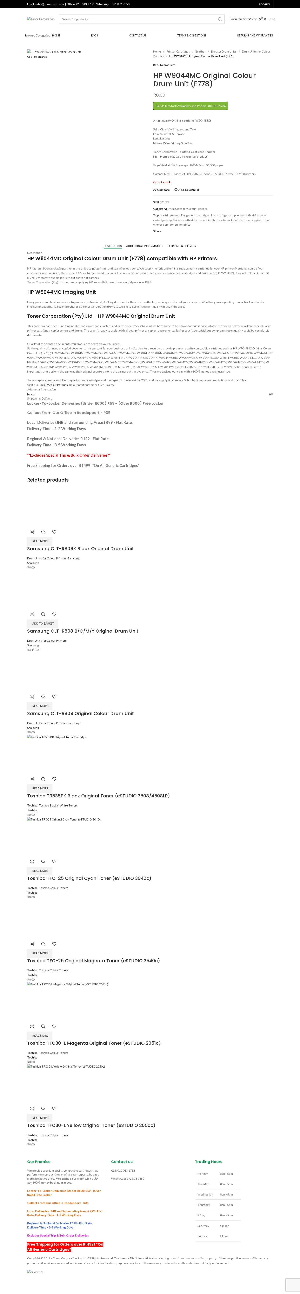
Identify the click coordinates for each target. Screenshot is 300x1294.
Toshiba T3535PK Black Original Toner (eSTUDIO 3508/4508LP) (98, 796)
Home (157, 51)
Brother (200, 51)
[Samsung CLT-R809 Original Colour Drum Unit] (46, 671)
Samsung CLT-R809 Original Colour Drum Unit (80, 713)
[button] (42, 623)
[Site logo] (41, 18)
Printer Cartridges (178, 51)
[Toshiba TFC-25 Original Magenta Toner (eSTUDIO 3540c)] (50, 918)
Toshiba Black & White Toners (58, 805)
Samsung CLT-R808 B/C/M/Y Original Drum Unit (82, 631)
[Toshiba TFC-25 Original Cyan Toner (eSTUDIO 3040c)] (150, 836)
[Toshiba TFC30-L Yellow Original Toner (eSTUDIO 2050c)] (150, 1083)
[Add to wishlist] (54, 532)
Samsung (74, 558)
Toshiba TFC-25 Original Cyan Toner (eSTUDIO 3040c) (89, 878)
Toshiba (32, 805)
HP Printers (203, 258)
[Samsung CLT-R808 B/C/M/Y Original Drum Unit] (46, 589)
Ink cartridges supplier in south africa (235, 215)
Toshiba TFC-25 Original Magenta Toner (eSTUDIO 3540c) (93, 961)
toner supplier (252, 220)
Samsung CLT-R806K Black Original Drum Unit (80, 548)
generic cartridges (198, 215)
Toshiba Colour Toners (53, 888)
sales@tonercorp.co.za (49, 4)
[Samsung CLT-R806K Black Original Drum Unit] (46, 506)
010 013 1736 (85, 4)
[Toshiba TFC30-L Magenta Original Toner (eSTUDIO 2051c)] (150, 1001)
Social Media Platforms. (53, 385)
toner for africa (232, 220)
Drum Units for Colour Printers (187, 208)
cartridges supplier (173, 215)
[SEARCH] (220, 19)
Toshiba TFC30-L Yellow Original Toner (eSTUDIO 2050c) (91, 1125)
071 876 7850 (120, 4)
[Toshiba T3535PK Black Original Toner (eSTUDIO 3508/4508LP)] (150, 754)
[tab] (113, 246)
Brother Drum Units (224, 51)
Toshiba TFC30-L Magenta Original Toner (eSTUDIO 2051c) (94, 1043)
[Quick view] (43, 532)
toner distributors (210, 220)
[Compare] (32, 532)
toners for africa (180, 224)
